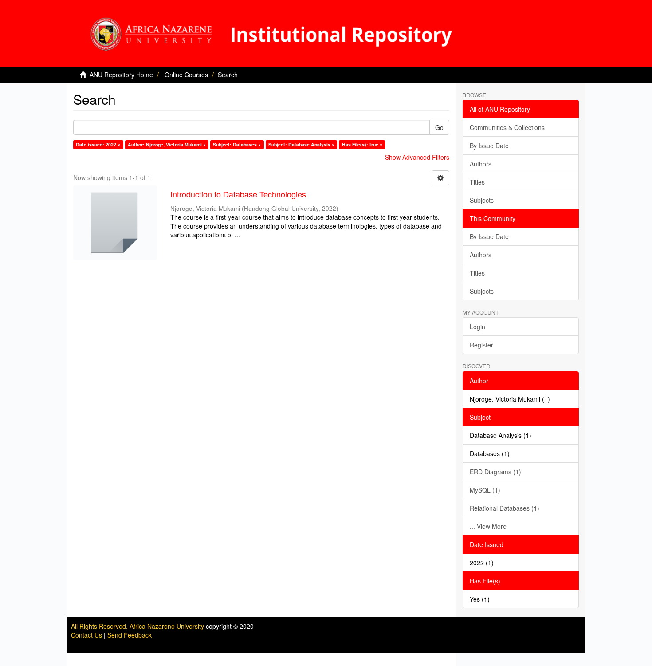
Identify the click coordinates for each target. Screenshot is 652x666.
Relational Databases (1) (504, 508)
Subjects (482, 200)
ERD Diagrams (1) (495, 471)
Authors (480, 163)
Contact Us (86, 635)
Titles (477, 181)
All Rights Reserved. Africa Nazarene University (138, 626)
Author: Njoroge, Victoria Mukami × (167, 144)
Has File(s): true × (362, 144)
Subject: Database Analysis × (301, 144)
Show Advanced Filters (417, 157)
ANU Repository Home (121, 74)
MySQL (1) (485, 489)
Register (481, 344)
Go (439, 127)
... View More (488, 526)
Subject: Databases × (237, 144)
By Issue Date (489, 145)
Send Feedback (129, 635)
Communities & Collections (507, 127)
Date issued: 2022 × (98, 144)
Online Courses (186, 74)
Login (477, 326)
